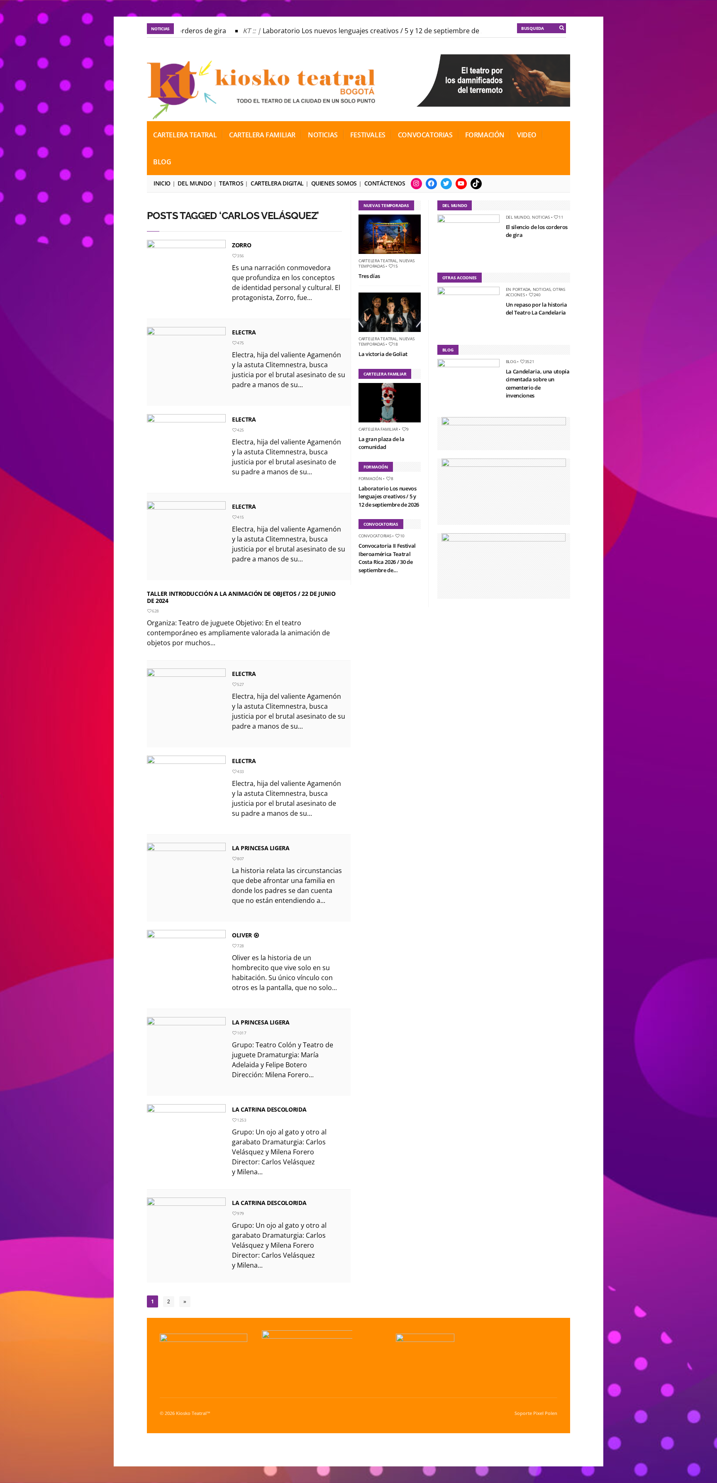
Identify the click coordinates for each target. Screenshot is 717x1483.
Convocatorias (425, 134)
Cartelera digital (277, 183)
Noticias (323, 134)
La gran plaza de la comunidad (381, 443)
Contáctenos (384, 183)
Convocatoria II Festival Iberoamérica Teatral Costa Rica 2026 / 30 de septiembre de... (387, 558)
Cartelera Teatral (185, 134)
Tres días (369, 276)
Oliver (243, 935)
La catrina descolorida (269, 1109)
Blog (162, 161)
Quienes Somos (334, 183)
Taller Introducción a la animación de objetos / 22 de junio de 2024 (241, 597)
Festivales (367, 134)
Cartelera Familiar (262, 134)
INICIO (162, 183)
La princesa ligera (261, 848)
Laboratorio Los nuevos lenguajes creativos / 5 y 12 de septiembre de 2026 (368, 30)
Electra (244, 332)
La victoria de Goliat (382, 354)
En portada (518, 289)
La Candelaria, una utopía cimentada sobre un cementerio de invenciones (538, 384)
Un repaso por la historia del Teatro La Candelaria (536, 309)
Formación (485, 134)
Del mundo (195, 183)
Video (527, 134)
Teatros (231, 183)
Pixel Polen (545, 1413)
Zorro (241, 245)
